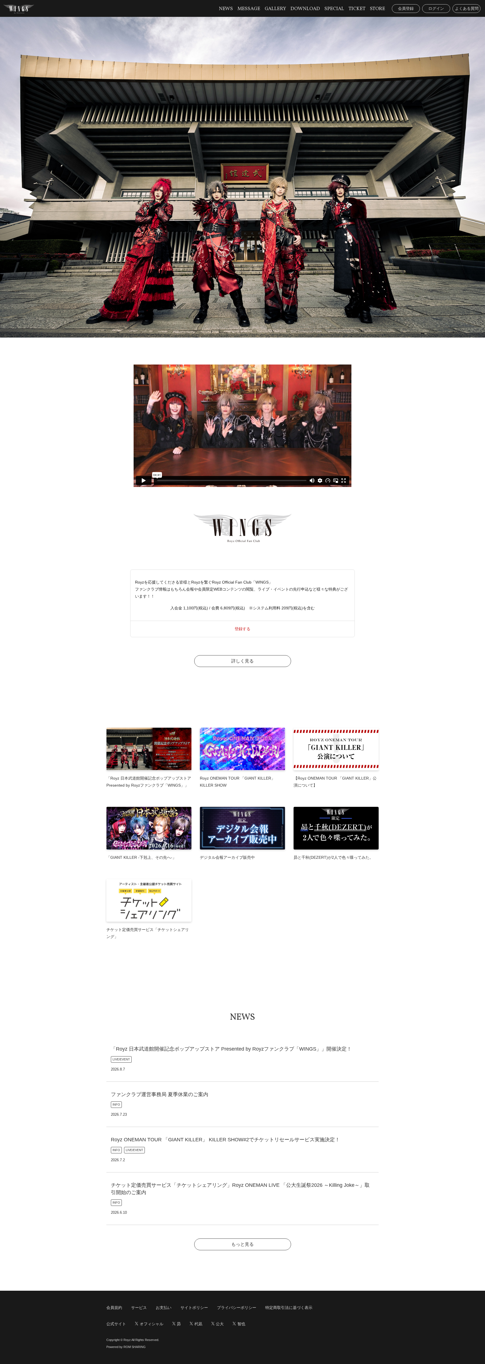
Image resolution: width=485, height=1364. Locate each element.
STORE (377, 8)
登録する (242, 629)
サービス (139, 1307)
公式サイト (116, 1324)
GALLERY (275, 8)
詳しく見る (242, 661)
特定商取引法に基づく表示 (288, 1307)
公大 (220, 1324)
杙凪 (198, 1324)
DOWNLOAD (305, 8)
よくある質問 (467, 8)
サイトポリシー (194, 1307)
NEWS (226, 8)
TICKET (357, 8)
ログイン (436, 8)
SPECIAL (334, 8)
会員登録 (406, 8)
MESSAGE (248, 8)
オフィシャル (151, 1324)
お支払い (163, 1307)
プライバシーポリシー (236, 1307)
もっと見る (242, 1244)
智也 (241, 1324)
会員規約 (114, 1307)
